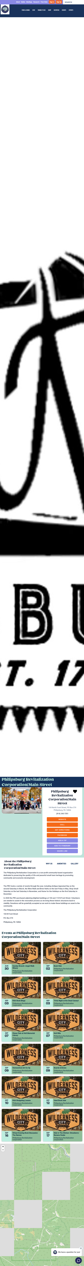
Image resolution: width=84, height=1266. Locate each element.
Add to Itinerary (62, 846)
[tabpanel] (42, 898)
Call (62, 825)
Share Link (62, 851)
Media (23, 2)
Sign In (52, 2)
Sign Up (59, 2)
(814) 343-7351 (62, 814)
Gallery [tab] (74, 864)
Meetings (29, 2)
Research (36, 2)
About (18, 2)
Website (62, 819)
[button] (3, 1146)
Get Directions (62, 830)
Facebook (62, 835)
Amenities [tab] (61, 864)
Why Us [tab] (49, 864)
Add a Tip (62, 840)
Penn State (44, 2)
